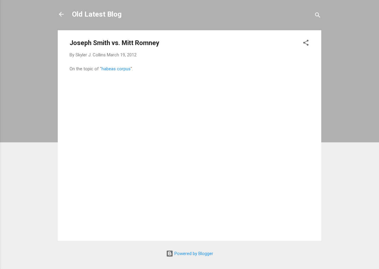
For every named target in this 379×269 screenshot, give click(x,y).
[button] (305, 43)
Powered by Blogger (193, 253)
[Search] (317, 16)
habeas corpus (116, 68)
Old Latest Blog (97, 14)
